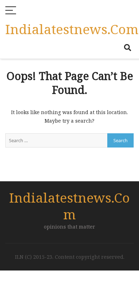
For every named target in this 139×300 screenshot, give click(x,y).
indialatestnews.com (72, 29)
